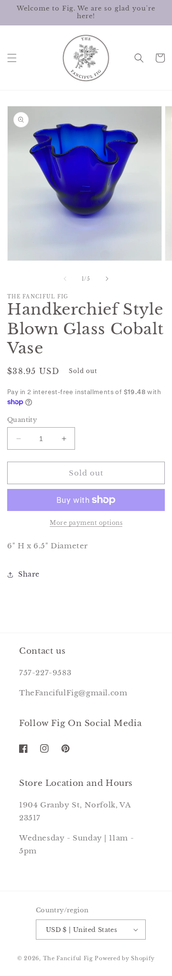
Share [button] (29, 574)
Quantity (22, 420)
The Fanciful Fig (68, 958)
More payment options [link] (86, 522)
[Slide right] (107, 278)
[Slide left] (64, 278)
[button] (11, 57)
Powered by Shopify (125, 958)
